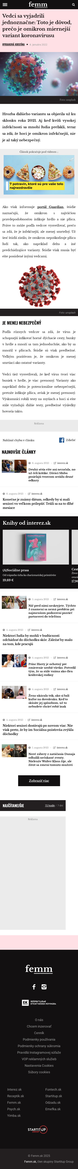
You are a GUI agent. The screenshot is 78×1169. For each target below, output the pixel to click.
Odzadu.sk (53, 1102)
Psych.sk (13, 1109)
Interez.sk (14, 1089)
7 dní (60, 805)
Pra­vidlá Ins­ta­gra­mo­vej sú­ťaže (39, 1052)
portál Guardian (50, 207)
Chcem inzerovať (39, 1026)
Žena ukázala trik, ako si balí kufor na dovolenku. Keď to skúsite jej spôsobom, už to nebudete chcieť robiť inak (48, 701)
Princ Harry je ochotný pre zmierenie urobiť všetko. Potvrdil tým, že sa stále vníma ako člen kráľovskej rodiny (52, 669)
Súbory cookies (39, 1072)
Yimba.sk (14, 1115)
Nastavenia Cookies (39, 1065)
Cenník (39, 1033)
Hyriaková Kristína (13, 44)
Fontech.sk (53, 1089)
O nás (39, 1020)
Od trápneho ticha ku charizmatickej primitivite (29, 575)
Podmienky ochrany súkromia (39, 1046)
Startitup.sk (53, 1096)
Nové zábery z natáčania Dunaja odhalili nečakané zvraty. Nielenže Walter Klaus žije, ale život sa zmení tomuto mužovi (51, 759)
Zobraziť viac (39, 781)
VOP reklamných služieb (39, 1059)
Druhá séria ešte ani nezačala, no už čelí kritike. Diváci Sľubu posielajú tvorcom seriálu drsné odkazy (51, 475)
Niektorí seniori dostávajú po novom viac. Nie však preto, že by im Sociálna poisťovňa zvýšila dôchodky (38, 730)
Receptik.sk (15, 1096)
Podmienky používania (39, 1039)
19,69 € (8, 580)
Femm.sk (14, 1102)
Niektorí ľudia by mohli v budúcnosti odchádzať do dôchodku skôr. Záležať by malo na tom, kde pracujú (38, 640)
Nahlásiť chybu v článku (18, 440)
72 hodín (50, 805)
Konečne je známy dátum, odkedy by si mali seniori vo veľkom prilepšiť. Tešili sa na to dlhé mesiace (38, 504)
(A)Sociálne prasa (16, 570)
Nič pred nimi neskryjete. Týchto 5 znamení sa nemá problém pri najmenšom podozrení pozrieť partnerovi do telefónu (52, 611)
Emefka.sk (53, 1109)
